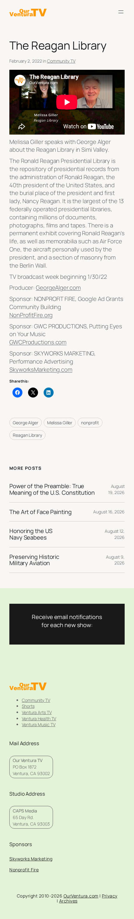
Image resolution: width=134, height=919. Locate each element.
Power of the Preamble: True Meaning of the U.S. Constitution (52, 489)
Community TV (61, 61)
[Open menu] (121, 12)
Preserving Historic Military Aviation (34, 560)
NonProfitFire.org (31, 315)
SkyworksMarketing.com (40, 369)
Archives (68, 901)
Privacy (109, 896)
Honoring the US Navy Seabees (30, 534)
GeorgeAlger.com (58, 287)
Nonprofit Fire (24, 870)
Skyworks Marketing (30, 859)
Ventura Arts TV (37, 712)
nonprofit (90, 423)
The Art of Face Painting (40, 512)
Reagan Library (27, 435)
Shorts (28, 706)
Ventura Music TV (38, 724)
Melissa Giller (60, 423)
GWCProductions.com (37, 342)
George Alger (25, 423)
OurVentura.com (81, 896)
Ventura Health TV (39, 718)
